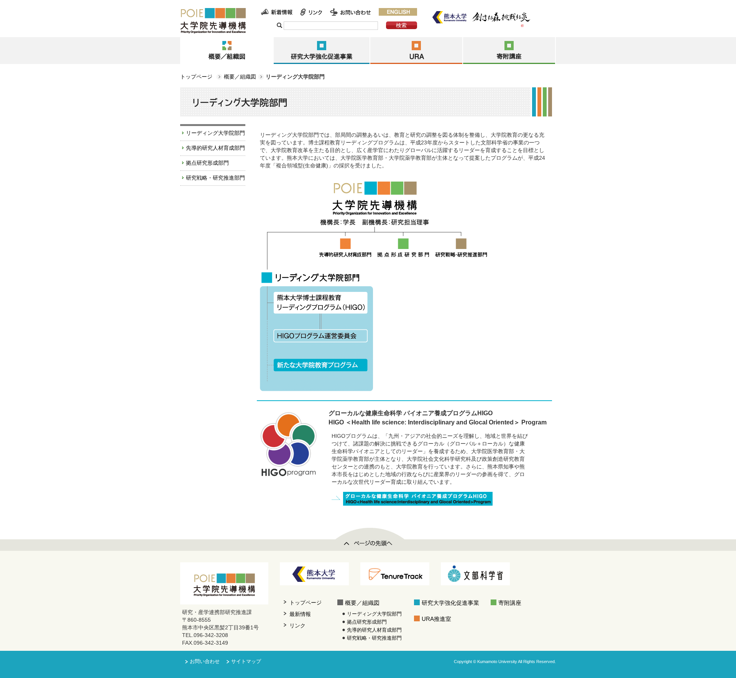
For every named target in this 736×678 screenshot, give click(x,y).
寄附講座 (509, 602)
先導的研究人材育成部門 (215, 148)
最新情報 (300, 614)
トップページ (196, 77)
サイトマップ (246, 661)
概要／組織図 (240, 77)
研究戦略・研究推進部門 (215, 178)
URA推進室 (436, 619)
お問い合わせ (205, 661)
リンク (297, 625)
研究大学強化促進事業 (450, 602)
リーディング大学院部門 (215, 133)
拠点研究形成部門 (207, 163)
